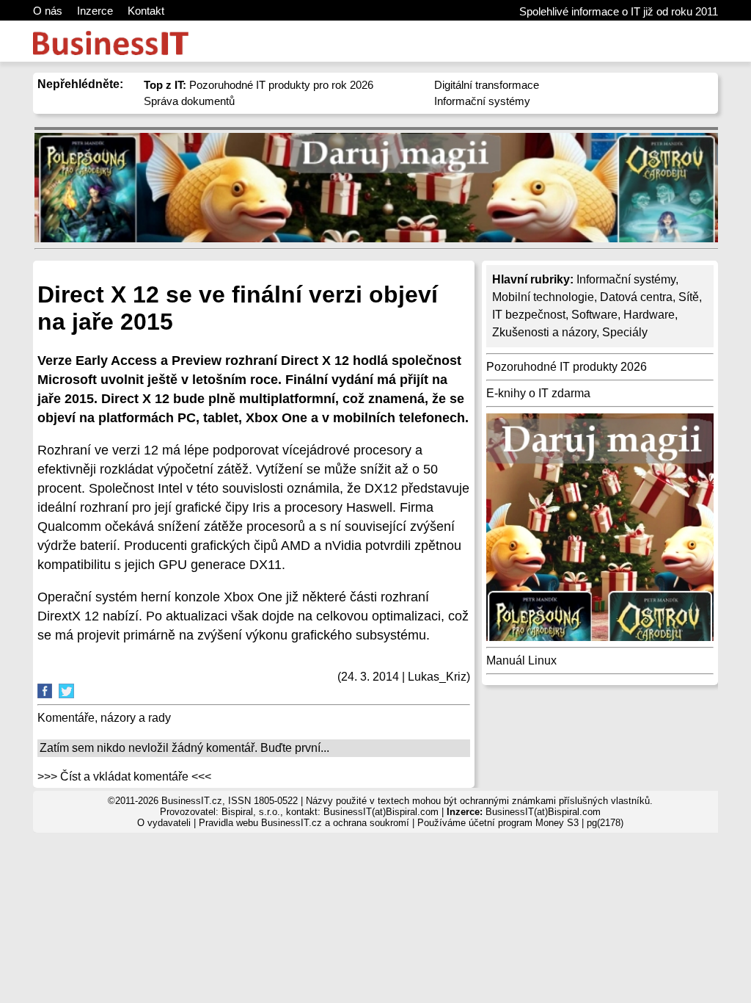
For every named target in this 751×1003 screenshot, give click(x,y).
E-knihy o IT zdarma (538, 393)
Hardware (649, 314)
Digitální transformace (486, 85)
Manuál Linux (521, 660)
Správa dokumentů (189, 101)
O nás (47, 10)
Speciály (625, 332)
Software (594, 314)
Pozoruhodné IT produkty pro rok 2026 (258, 85)
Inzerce (95, 10)
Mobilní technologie (543, 297)
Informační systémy (482, 101)
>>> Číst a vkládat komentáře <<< (124, 776)
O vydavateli (164, 822)
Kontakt (146, 10)
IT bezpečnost (528, 314)
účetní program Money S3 (524, 822)
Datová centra (636, 297)
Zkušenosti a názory (544, 332)
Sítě (688, 297)
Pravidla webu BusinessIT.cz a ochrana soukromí (304, 822)
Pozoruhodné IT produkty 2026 (566, 367)
